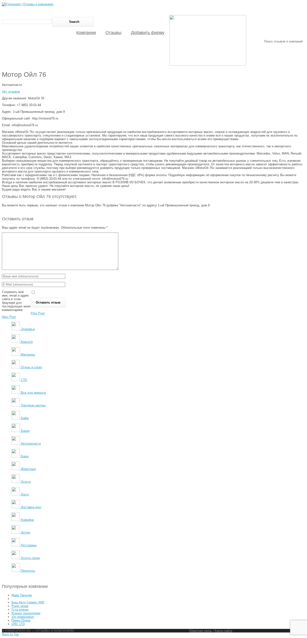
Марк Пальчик (22, 595)
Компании (86, 32)
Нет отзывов (11, 91)
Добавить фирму (148, 32)
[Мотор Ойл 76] (207, 64)
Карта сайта (223, 630)
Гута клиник (20, 609)
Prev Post (38, 313)
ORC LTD (18, 624)
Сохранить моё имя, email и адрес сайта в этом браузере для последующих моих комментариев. (16, 301)
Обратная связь (200, 630)
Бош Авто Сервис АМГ (28, 602)
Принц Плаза (21, 620)
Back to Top (10, 634)
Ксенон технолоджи (26, 613)
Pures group (20, 606)
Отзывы (113, 32)
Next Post (9, 317)
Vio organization (23, 617)
